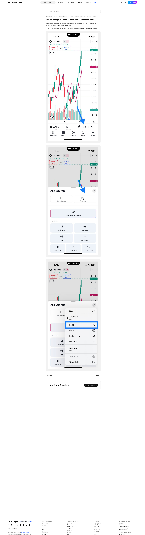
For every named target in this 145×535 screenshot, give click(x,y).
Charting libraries (123, 524)
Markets (80, 2)
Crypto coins (45, 532)
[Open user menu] (125, 2)
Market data (70, 526)
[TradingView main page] (15, 2)
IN (121, 2)
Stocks (43, 527)
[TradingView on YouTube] (15, 525)
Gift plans (69, 528)
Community (70, 2)
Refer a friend (97, 526)
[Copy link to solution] (96, 20)
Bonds (43, 531)
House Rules (97, 529)
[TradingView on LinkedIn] (21, 525)
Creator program (98, 528)
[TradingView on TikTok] (27, 525)
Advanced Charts (123, 528)
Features (69, 523)
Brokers (88, 2)
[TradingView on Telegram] (24, 525)
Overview (69, 532)
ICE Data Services (25, 532)
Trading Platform (123, 529)
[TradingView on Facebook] (12, 525)
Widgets (121, 523)
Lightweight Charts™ (124, 526)
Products (60, 2)
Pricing (69, 524)
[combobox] (73, 11)
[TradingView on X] (9, 525)
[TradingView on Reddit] (30, 525)
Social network (97, 523)
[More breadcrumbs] (54, 16)
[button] (64, 2)
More (95, 2)
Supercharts (45, 523)
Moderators (96, 531)
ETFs (43, 529)
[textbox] (74, 11)
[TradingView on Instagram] (18, 525)
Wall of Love (97, 524)
